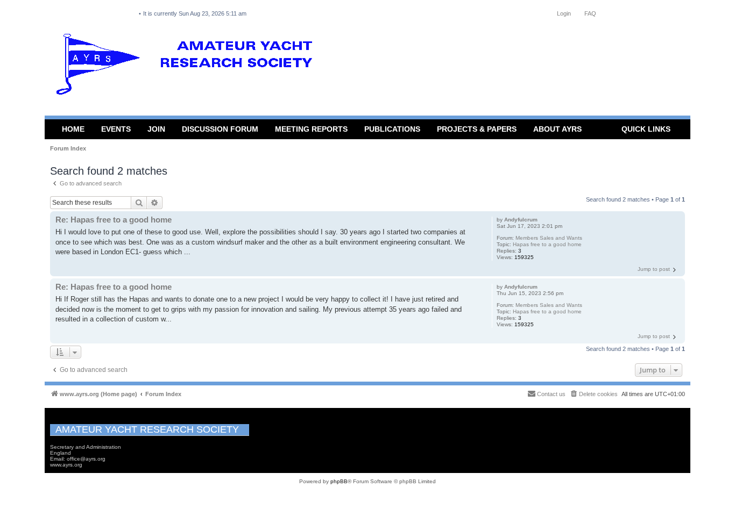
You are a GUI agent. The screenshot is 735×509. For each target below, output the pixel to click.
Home (73, 129)
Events (116, 129)
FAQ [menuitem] (590, 13)
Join (156, 129)
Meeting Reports (311, 129)
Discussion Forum (220, 129)
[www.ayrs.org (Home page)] (187, 67)
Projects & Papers (477, 129)
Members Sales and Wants (548, 238)
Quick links (645, 129)
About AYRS (557, 129)
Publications (392, 129)
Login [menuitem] (564, 13)
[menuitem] (593, 394)
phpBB (339, 481)
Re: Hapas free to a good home (113, 219)
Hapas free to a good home (547, 244)
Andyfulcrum (521, 220)
